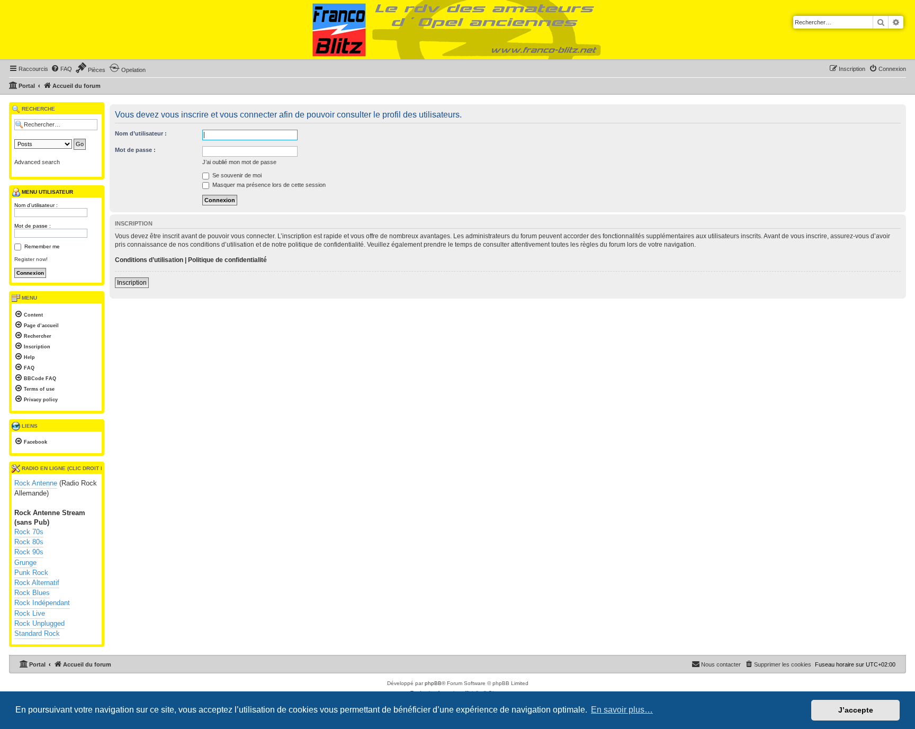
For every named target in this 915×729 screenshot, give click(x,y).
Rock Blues (32, 593)
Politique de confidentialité (227, 260)
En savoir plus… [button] (622, 709)
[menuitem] (61, 68)
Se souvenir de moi (236, 175)
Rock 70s (28, 532)
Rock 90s (28, 552)
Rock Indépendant (42, 603)
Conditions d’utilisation (149, 260)
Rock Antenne (35, 483)
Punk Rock (31, 573)
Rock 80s (28, 542)
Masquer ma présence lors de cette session (268, 185)
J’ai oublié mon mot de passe (239, 162)
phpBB (433, 683)
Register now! (31, 259)
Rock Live (29, 613)
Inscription (132, 282)
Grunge (25, 562)
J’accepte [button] (855, 710)
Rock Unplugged (39, 623)
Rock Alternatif (36, 583)
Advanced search (37, 162)
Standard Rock (37, 633)
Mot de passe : (135, 150)
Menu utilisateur (46, 192)
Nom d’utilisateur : (141, 133)
